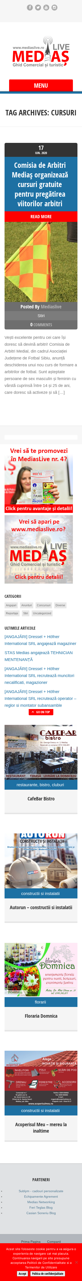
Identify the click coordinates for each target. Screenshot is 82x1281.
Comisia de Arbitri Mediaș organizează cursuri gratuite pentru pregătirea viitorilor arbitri (40, 184)
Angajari (11, 605)
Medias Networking (41, 1202)
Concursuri (44, 605)
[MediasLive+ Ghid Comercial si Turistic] (41, 51)
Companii (54, 1241)
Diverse (60, 605)
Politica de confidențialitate (47, 1274)
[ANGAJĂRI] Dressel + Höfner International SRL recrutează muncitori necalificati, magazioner (39, 675)
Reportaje (12, 613)
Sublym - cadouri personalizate (41, 1191)
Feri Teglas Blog (41, 1207)
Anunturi (26, 605)
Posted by (41, 306)
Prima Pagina (31, 1241)
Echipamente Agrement (41, 1196)
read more (41, 217)
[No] (76, 1262)
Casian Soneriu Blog (41, 1213)
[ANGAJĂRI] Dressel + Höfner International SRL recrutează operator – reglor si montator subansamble (40, 698)
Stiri (41, 315)
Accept (22, 1274)
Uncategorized (42, 613)
